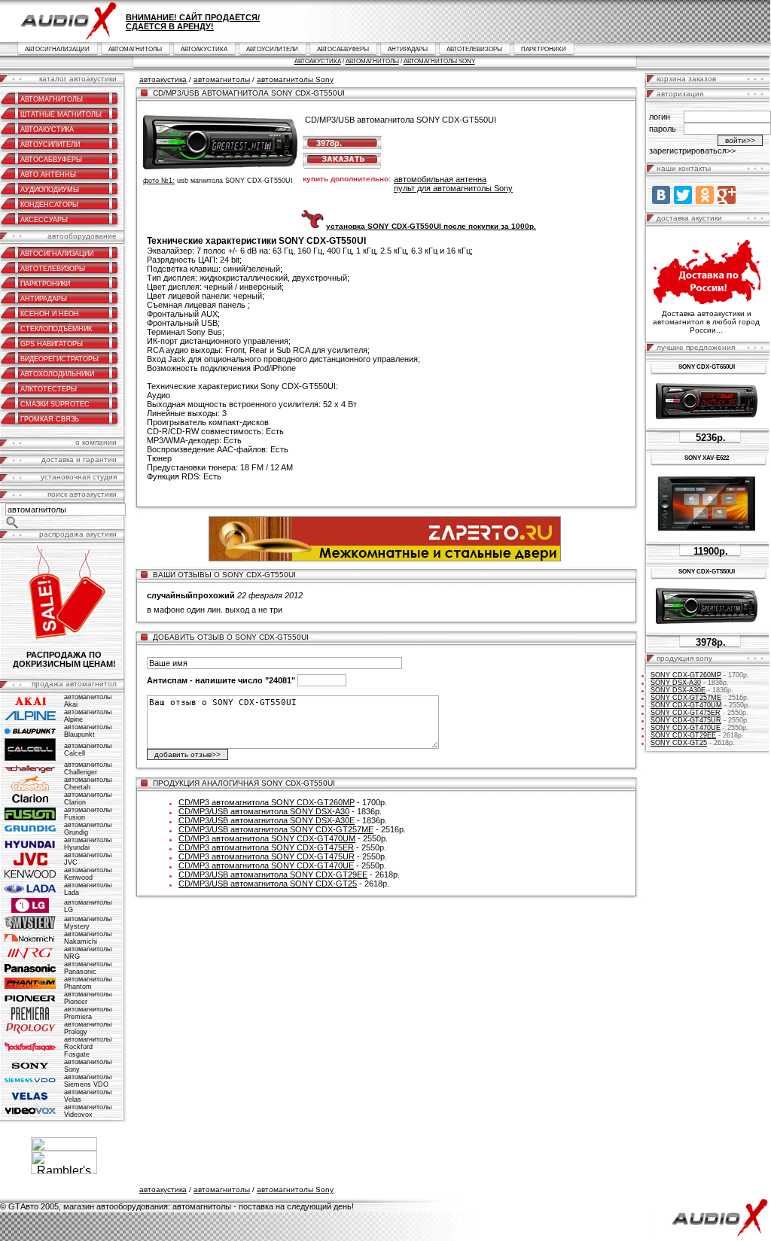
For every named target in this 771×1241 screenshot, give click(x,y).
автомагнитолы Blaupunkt (87, 730)
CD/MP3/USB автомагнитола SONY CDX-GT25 (267, 883)
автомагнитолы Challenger (87, 768)
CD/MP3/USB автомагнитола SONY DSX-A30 (263, 811)
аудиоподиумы (49, 189)
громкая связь (49, 419)
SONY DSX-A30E (678, 690)
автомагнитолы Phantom (87, 982)
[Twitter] (683, 195)
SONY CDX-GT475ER (686, 712)
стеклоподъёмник (56, 329)
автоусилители (272, 49)
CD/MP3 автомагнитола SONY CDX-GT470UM (266, 838)
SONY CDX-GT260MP (686, 675)
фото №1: (159, 180)
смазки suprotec (55, 404)
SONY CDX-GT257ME (686, 697)
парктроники (543, 49)
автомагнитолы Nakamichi (87, 937)
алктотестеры (48, 389)
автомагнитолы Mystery (87, 922)
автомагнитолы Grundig (87, 828)
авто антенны (48, 174)
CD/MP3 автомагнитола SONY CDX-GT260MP (266, 802)
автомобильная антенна (440, 179)
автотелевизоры (474, 49)
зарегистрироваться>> (692, 150)
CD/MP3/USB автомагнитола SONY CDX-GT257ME (275, 829)
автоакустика (204, 49)
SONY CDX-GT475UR (686, 720)
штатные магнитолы (61, 114)
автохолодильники (57, 374)
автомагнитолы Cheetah (87, 783)
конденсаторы (49, 204)
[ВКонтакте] (661, 195)
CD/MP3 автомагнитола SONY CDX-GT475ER (266, 847)
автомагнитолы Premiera (87, 1012)
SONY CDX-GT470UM (686, 705)
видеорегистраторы (59, 359)
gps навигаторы (51, 344)
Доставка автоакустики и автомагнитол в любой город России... (706, 321)
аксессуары (44, 220)
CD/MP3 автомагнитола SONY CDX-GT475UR (266, 856)
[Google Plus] (727, 195)
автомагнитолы (135, 49)
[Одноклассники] (705, 195)
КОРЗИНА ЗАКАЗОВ (686, 79)
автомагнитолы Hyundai (87, 843)
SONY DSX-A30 (676, 682)
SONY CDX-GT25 (679, 743)
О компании (96, 442)
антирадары (408, 49)
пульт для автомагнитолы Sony (453, 188)
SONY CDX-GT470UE (686, 728)
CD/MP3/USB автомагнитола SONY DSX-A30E (266, 820)
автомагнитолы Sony (439, 61)
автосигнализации (57, 49)
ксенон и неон (49, 314)
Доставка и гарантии (79, 459)
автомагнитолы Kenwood (87, 873)
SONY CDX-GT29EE (683, 735)
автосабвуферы (343, 49)
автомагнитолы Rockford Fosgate (87, 1047)
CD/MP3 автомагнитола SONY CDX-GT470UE (266, 865)
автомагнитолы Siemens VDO (87, 1080)
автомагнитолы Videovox (87, 1110)
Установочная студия (79, 477)
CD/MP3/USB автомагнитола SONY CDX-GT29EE (272, 874)
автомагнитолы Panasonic (87, 967)
